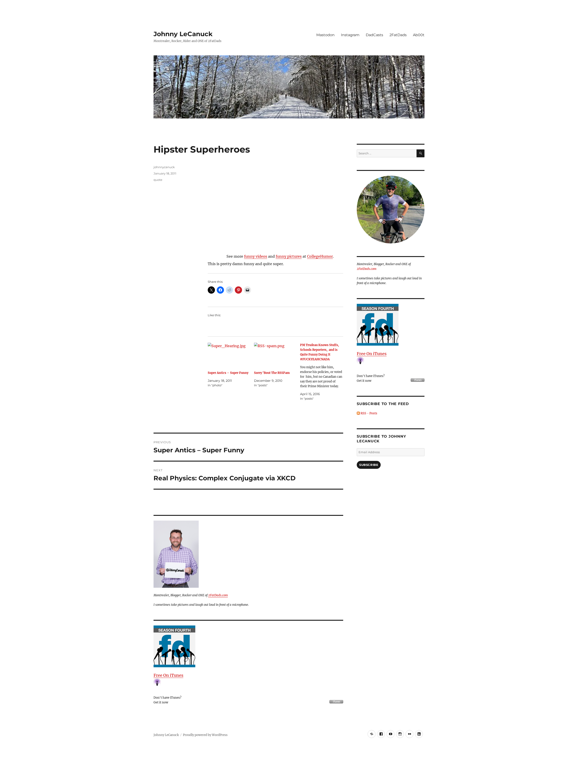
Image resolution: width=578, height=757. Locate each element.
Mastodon (325, 35)
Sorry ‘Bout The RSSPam (272, 373)
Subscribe (368, 465)
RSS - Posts (368, 413)
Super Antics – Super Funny (228, 373)
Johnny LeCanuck (183, 34)
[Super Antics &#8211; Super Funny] (229, 355)
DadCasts (374, 35)
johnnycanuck (164, 167)
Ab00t (418, 35)
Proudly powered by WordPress (205, 735)
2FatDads (398, 35)
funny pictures (289, 256)
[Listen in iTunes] (248, 646)
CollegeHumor (320, 256)
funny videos (255, 256)
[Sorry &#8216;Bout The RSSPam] (275, 355)
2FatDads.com (218, 595)
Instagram (350, 35)
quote (158, 180)
